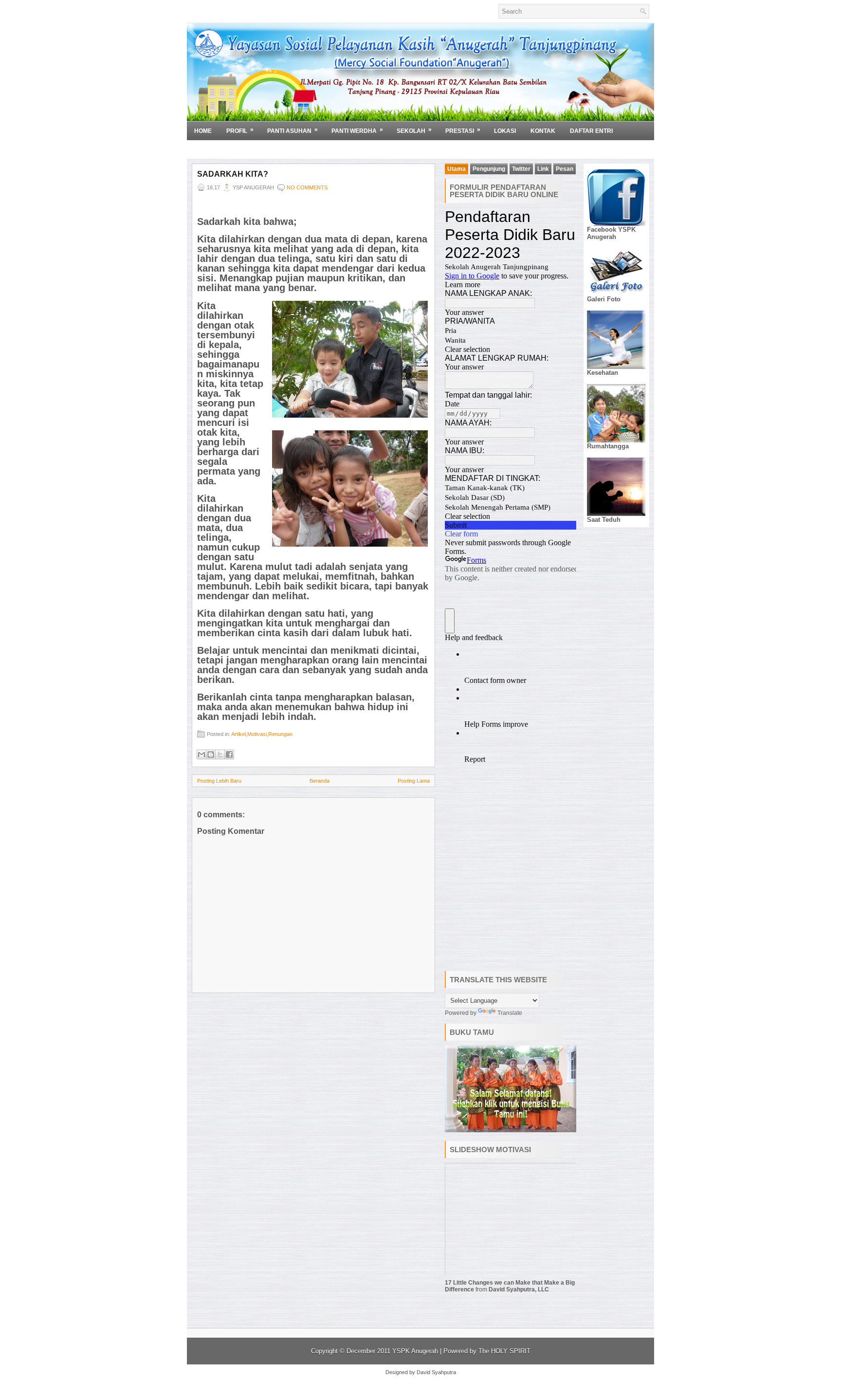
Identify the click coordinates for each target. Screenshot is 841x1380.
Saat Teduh (604, 519)
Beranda (319, 781)
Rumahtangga (608, 446)
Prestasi (462, 130)
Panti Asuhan (292, 130)
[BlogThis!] (211, 754)
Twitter (521, 169)
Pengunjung (489, 169)
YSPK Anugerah (416, 1351)
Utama (456, 169)
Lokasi (505, 131)
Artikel (238, 734)
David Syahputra (436, 1372)
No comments (307, 187)
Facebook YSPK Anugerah (611, 233)
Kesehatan (602, 372)
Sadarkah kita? (232, 174)
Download (215, 149)
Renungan (280, 734)
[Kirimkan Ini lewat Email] (201, 754)
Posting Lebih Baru (219, 781)
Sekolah (414, 130)
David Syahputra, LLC (519, 1289)
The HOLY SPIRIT (504, 1351)
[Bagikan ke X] (220, 754)
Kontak (542, 131)
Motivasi (257, 734)
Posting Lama (414, 781)
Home (203, 131)
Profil (240, 130)
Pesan (564, 169)
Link (543, 169)
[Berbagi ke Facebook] (229, 754)
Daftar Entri (591, 131)
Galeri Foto (604, 299)
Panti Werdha (357, 130)
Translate (509, 1013)
